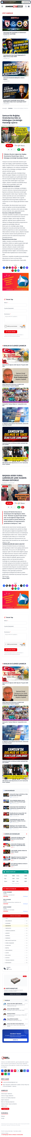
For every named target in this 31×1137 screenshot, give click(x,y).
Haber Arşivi (4, 1106)
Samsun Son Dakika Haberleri (8, 1097)
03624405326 (5, 911)
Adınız (6, 302)
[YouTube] (15, 267)
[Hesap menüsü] (28, 6)
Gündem (10, 108)
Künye (2, 1118)
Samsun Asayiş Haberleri (7, 1095)
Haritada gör (25, 896)
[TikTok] (21, 267)
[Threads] (10, 267)
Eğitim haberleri (5, 1100)
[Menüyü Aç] (2, 6)
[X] (7, 267)
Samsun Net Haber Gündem (13, 1008)
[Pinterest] (12, 270)
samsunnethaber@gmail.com (10, 1082)
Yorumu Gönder (11, 331)
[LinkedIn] (24, 267)
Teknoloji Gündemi (11, 1013)
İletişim (3, 1116)
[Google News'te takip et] (20, 145)
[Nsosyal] (27, 267)
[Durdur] (14, 150)
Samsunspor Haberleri (6, 1093)
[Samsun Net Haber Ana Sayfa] (14, 6)
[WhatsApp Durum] (15, 270)
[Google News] (18, 270)
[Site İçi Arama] (26, 6)
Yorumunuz (7, 314)
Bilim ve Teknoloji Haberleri (7, 1102)
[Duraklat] (12, 150)
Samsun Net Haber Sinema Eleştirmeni (15, 1023)
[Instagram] (12, 267)
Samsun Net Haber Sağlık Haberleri (14, 1003)
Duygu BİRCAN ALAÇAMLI (12, 1019)
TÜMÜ (26, 1000)
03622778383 (5, 896)
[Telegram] (18, 267)
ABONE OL (15, 1039)
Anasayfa (4, 108)
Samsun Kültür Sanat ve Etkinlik (9, 1104)
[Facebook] (4, 267)
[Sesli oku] (9, 150)
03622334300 (5, 903)
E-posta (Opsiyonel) (8, 308)
